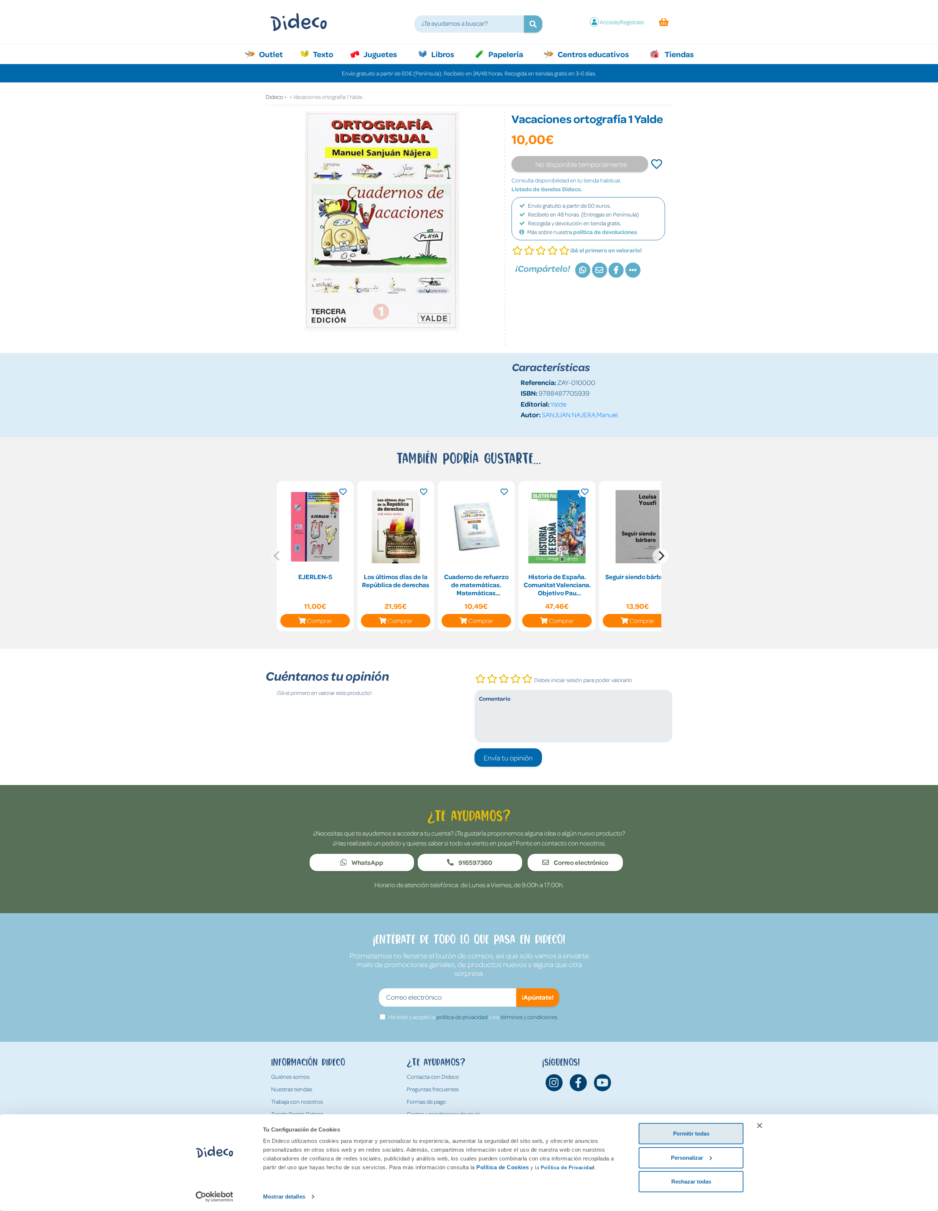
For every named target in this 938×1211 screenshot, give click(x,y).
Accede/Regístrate (622, 22)
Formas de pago (426, 1101)
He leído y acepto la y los (473, 1017)
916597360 (474, 862)
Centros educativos (592, 54)
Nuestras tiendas (291, 1089)
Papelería (505, 54)
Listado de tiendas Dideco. (547, 189)
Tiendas (679, 54)
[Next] (661, 556)
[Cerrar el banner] (759, 1125)
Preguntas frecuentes (433, 1089)
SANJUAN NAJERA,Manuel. (580, 414)
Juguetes (379, 54)
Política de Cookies (502, 1167)
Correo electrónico (580, 862)
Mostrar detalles (284, 1196)
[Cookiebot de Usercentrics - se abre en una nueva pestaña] (214, 1196)
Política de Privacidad (568, 1167)
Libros (442, 54)
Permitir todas (691, 1133)
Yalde (558, 404)
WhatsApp (366, 862)
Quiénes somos (290, 1076)
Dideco (274, 96)
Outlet (275, 54)
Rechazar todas (691, 1181)
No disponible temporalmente (581, 164)
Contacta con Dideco (433, 1076)
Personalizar (687, 1157)
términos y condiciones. (529, 1017)
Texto (327, 54)
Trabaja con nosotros (297, 1101)
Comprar (319, 620)
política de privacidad (462, 1017)
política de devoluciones (605, 232)
